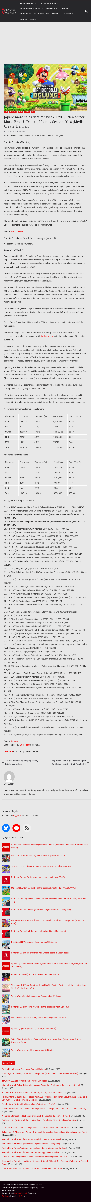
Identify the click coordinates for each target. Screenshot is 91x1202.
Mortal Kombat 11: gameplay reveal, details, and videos (21, 762)
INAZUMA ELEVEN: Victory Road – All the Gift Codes (34, 942)
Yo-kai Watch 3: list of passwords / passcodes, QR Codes (36, 996)
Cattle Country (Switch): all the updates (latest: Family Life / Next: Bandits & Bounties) (39, 1120)
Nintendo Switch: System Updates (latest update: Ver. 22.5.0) (38, 877)
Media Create (17, 231)
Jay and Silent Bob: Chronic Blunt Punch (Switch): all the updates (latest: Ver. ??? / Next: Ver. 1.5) (44, 1108)
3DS (6, 112)
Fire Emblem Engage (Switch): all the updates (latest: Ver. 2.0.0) (38, 1017)
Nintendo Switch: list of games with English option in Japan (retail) (40, 953)
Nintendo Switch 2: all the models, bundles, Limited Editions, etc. (39, 931)
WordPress (5, 1196)
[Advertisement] (45, 38)
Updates (64, 8)
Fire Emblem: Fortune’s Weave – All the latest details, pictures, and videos (34, 1148)
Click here (8, 751)
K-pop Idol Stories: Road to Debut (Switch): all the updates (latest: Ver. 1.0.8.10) (36, 1116)
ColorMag (21, 1196)
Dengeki (14, 741)
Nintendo (13, 112)
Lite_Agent (22, 131)
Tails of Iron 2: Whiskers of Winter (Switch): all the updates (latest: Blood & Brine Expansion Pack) (44, 1132)
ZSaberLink (25, 745)
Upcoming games (41, 14)
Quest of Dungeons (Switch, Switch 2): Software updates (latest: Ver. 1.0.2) (34, 1157)
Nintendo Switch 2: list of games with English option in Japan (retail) (41, 909)
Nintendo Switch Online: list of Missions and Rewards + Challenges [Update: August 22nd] (41, 1085)
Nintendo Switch (48, 3)
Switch (27, 112)
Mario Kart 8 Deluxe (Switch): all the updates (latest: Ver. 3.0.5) (38, 855)
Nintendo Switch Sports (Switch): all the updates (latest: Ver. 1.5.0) (40, 1007)
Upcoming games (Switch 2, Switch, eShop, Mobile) (33, 1028)
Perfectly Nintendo (21, 1193)
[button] (37, 3)
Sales (20, 112)
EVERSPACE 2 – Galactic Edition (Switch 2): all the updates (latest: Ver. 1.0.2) (35, 1127)
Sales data (50, 8)
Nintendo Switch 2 (28, 3)
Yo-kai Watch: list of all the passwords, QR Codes (32, 1050)
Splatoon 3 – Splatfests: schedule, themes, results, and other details (41, 866)
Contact (23, 19)
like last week (47, 336)
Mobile (55, 14)
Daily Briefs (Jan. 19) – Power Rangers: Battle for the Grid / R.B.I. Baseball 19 (68, 762)
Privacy (33, 19)
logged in (17, 815)
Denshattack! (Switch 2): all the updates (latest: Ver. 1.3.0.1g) (28, 1104)
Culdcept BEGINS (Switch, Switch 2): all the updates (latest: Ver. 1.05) (32, 1168)
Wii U (33, 112)
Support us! (69, 14)
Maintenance (25, 14)
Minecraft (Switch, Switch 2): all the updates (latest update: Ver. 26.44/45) (43, 888)
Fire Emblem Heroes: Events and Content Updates (24, 1069)
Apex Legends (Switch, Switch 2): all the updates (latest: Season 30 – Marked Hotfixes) (40, 1073)
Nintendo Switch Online (30, 8)
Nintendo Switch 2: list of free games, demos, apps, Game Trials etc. (32, 1152)
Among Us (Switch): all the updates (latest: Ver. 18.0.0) (35, 974)
